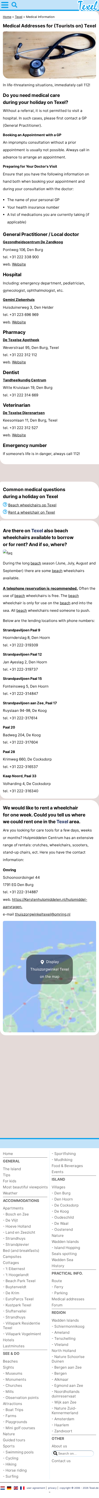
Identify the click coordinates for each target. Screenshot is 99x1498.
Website (19, 264)
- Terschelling (63, 1338)
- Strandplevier (16, 1244)
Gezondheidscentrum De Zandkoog (33, 242)
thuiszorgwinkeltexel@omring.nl (42, 914)
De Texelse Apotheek (21, 340)
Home (8, 1153)
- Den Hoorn (62, 1199)
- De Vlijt (10, 1220)
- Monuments (14, 1379)
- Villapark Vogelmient (22, 1334)
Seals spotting (64, 1253)
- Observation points (21, 1397)
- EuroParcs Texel (18, 1299)
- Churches (12, 1385)
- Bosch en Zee (16, 1214)
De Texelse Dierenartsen (24, 413)
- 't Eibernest (14, 1268)
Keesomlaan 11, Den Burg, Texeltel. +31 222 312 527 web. (30, 427)
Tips (6, 1175)
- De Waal (60, 1223)
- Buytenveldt (14, 1287)
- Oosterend (62, 1229)
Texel (37, 530)
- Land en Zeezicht (19, 1232)
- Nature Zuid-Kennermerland (65, 1410)
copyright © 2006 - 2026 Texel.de (79, 1487)
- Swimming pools (18, 1452)
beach (36, 563)
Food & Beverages (67, 1165)
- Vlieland (60, 1344)
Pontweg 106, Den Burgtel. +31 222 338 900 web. (23, 257)
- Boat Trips (13, 1409)
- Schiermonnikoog (68, 1326)
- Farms (9, 1415)
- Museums (12, 1373)
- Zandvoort (62, 1431)
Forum (57, 1305)
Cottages (11, 1262)
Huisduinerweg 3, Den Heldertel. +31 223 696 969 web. (28, 314)
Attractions (12, 1403)
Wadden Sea (62, 1259)
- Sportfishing (64, 1153)
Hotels (8, 1340)
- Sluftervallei (14, 1311)
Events (57, 1171)
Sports (9, 1446)
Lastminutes (14, 1346)
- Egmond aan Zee (67, 1385)
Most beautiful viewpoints (25, 1187)
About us (59, 1446)
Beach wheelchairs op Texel (32, 505)
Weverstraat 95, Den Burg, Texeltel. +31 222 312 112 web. (31, 355)
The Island (12, 1169)
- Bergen (59, 1373)
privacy (52, 1487)
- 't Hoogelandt (16, 1274)
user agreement (36, 1487)
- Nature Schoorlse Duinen (68, 1359)
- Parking (60, 1293)
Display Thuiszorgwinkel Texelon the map (49, 969)
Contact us (61, 1461)
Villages (58, 1187)
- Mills (8, 1391)
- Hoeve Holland (17, 1226)
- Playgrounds (15, 1422)
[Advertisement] (49, 473)
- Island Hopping (66, 1247)
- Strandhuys (14, 1238)
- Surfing (10, 1476)
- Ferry (57, 1287)
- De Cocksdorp (65, 1205)
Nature (9, 1434)
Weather (10, 1193)
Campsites (12, 1256)
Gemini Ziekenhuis (19, 300)
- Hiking (9, 1464)
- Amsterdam (63, 1419)
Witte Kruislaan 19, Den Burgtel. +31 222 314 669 (27, 391)
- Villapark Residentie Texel (21, 1325)
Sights (8, 1367)
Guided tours (14, 1440)
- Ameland (60, 1332)
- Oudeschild (63, 1217)
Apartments (13, 1208)
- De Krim (11, 1293)
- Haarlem (60, 1425)
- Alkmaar (60, 1379)
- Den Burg (61, 1193)
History (58, 1265)
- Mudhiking (62, 1159)
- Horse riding (15, 1470)
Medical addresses (68, 1299)
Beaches (10, 1361)
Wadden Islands (65, 1241)
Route (57, 1280)
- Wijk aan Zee (64, 1402)
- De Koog (60, 1211)
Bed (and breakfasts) (21, 1250)
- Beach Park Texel (19, 1280)
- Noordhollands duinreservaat (66, 1393)
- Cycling (10, 1458)
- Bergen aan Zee (67, 1367)
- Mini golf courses (19, 1428)
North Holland (64, 1350)
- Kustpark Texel (17, 1305)
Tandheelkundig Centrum (24, 380)
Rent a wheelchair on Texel (31, 512)
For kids (9, 1181)
